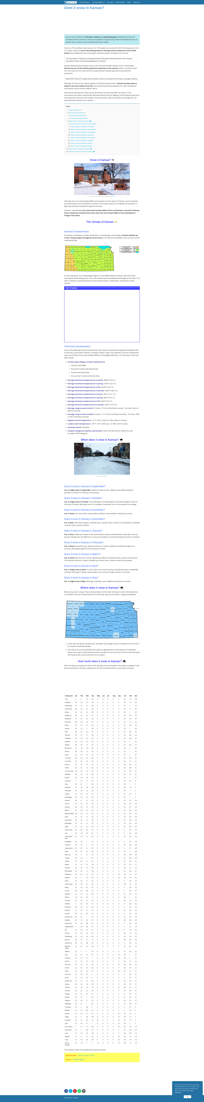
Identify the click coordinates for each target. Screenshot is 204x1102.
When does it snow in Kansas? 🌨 (80, 121)
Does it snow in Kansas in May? (81, 146)
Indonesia (136, 2)
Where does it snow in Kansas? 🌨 (80, 149)
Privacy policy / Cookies (71, 1098)
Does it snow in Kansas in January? (82, 135)
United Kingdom (98, 2)
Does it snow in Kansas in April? (81, 143)
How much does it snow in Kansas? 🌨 (82, 151)
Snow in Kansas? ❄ (75, 110)
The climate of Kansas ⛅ (77, 113)
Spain (129, 2)
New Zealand (120, 2)
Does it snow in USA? (86, 1055)
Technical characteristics (79, 118)
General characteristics (78, 115)
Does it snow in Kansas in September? (84, 124)
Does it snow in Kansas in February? (83, 138)
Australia (110, 2)
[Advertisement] (102, 22)
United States (84, 2)
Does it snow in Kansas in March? (82, 140)
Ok (187, 1097)
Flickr (114, 196)
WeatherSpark (79, 1059)
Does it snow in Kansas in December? (83, 132)
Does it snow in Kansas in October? (83, 127)
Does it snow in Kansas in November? (83, 129)
